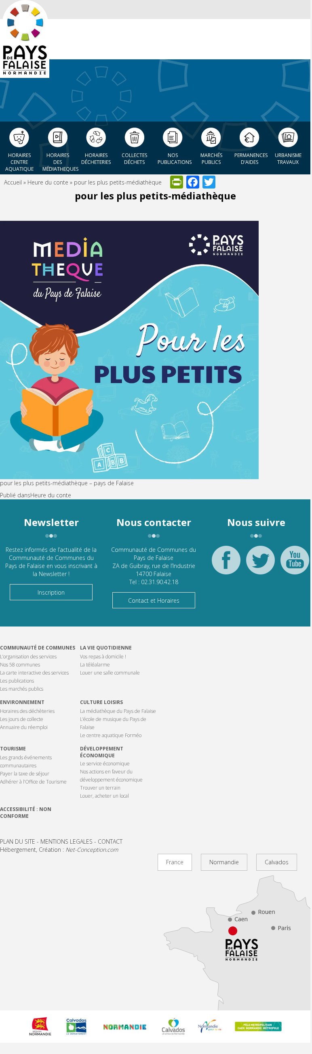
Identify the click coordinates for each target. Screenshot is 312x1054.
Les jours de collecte (21, 719)
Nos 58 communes (20, 664)
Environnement (22, 702)
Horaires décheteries (96, 159)
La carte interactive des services (34, 672)
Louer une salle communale (110, 672)
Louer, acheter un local (104, 795)
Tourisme (13, 748)
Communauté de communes (37, 647)
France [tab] (174, 862)
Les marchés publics (21, 688)
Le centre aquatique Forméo (110, 735)
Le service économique (105, 763)
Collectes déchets (134, 159)
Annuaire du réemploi (24, 727)
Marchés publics (211, 159)
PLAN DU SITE (17, 841)
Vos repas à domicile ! (103, 656)
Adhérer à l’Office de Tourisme (33, 781)
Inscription (51, 592)
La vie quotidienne (106, 647)
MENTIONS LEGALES (66, 841)
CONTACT (110, 841)
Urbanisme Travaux (288, 159)
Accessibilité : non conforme (25, 812)
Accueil (13, 182)
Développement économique (101, 752)
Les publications (17, 680)
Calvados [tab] (277, 862)
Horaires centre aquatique (19, 160)
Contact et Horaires (153, 600)
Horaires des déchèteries (27, 711)
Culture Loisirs (101, 702)
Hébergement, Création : (59, 849)
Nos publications (175, 159)
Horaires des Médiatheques (59, 160)
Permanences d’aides (251, 159)
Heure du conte (47, 182)
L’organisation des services (28, 656)
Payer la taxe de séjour (24, 773)
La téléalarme (95, 664)
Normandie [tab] (224, 862)
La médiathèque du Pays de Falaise (118, 711)
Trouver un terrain (100, 787)
